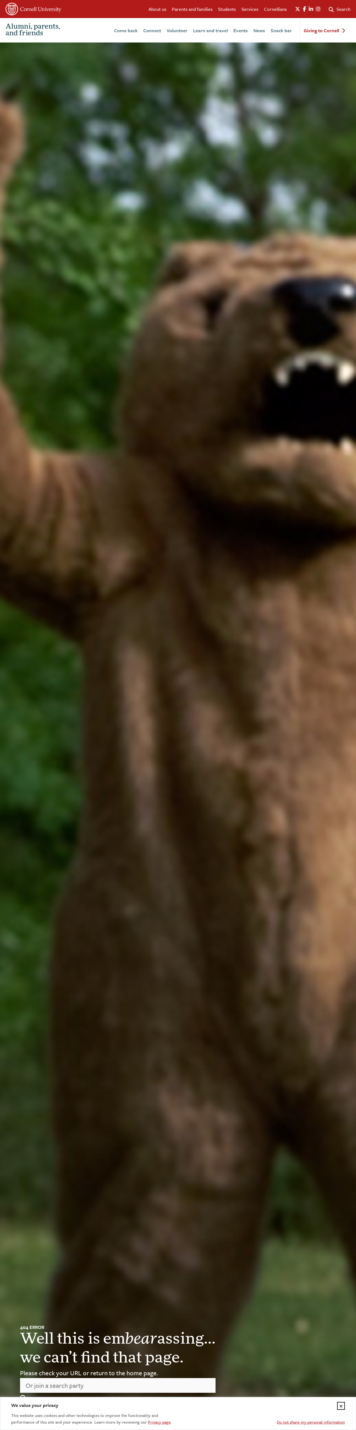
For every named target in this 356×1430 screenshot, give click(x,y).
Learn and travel (210, 30)
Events (240, 30)
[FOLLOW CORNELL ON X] (297, 9)
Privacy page (159, 1422)
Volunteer (177, 30)
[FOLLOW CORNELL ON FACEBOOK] (304, 9)
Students (227, 9)
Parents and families (192, 9)
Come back (126, 30)
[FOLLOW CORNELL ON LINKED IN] (311, 9)
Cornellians (275, 9)
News (259, 30)
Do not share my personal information (311, 1422)
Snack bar (281, 30)
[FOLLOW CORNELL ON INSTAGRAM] (318, 9)
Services (249, 9)
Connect (152, 30)
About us (157, 9)
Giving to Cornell (321, 31)
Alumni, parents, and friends (33, 30)
